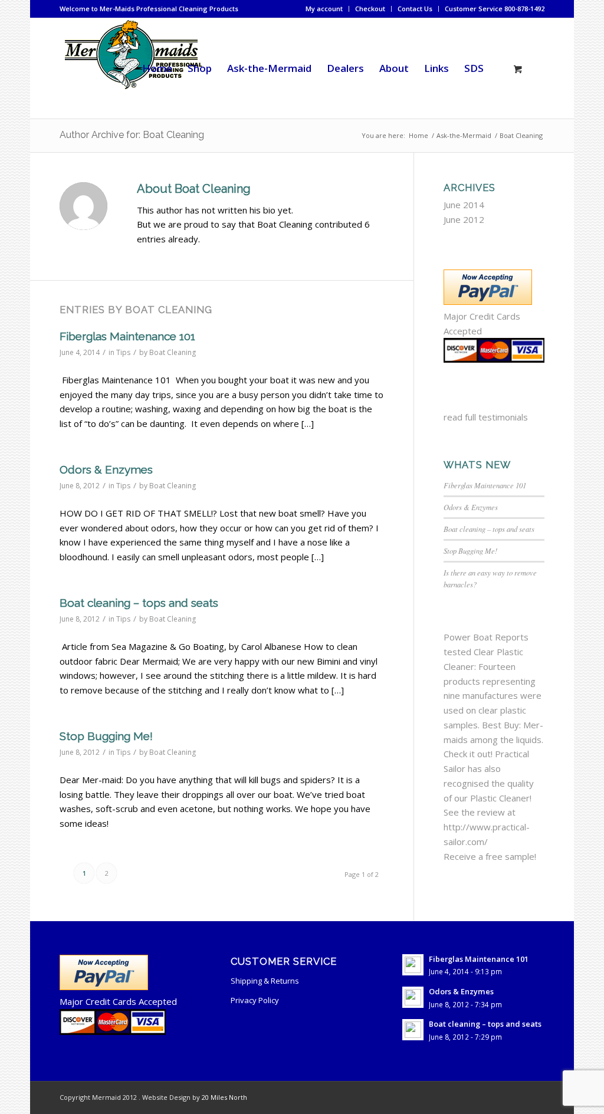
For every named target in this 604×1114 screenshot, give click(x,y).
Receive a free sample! (490, 856)
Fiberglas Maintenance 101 (127, 336)
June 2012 (464, 219)
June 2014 (464, 205)
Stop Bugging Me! (106, 735)
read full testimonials (486, 417)
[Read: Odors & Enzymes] (413, 997)
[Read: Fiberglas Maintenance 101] (413, 964)
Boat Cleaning (172, 352)
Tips (123, 352)
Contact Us (415, 8)
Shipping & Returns (265, 980)
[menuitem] (324, 9)
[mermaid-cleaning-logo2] (133, 68)
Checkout (370, 8)
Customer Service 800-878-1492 (494, 8)
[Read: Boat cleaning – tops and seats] (413, 1029)
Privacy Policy (255, 1000)
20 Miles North (224, 1097)
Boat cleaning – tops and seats (139, 602)
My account (324, 8)
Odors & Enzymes (106, 469)
